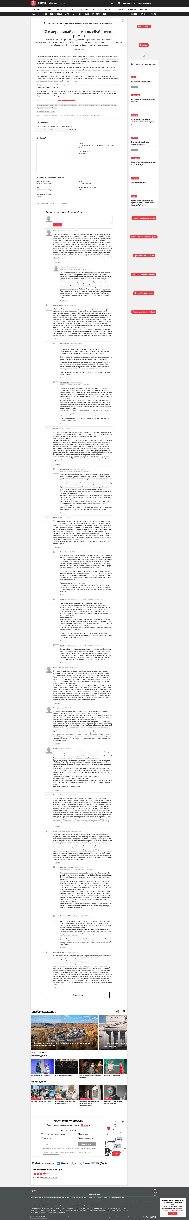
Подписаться (87, 1144)
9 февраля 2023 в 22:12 (71, 231)
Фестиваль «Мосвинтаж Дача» (42, 1101)
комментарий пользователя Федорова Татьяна (78, 269)
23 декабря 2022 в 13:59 (71, 952)
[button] (117, 1011)
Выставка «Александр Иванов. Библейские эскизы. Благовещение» (89, 1103)
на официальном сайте (66, 100)
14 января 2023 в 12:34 (70, 667)
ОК (173, 1214)
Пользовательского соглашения (51, 1154)
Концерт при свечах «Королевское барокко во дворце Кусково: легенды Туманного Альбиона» (143, 202)
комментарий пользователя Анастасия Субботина (79, 869)
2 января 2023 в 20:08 (72, 795)
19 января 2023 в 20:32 (64, 518)
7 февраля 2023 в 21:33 (76, 344)
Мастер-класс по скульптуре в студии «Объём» (65, 1102)
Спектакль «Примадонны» (113, 1075)
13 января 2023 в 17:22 (64, 708)
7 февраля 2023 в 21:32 (69, 305)
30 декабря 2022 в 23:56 (81, 867)
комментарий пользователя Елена (92, 552)
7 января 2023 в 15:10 (66, 748)
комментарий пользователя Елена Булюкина (78, 471)
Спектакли (84, 1134)
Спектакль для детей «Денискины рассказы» (90, 1076)
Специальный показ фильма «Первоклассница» (113, 1102)
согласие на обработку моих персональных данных (58, 1148)
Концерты (47, 1138)
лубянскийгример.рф (44, 190)
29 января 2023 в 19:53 (70, 429)
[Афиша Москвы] (38, 3)
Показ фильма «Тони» (138, 182)
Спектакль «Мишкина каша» (65, 1075)
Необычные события (87, 1138)
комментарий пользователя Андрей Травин (78, 346)
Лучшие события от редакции (54, 1134)
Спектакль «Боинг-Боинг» (40, 1075)
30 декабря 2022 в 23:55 (74, 831)
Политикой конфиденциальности (173, 1210)
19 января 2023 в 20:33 (70, 599)
